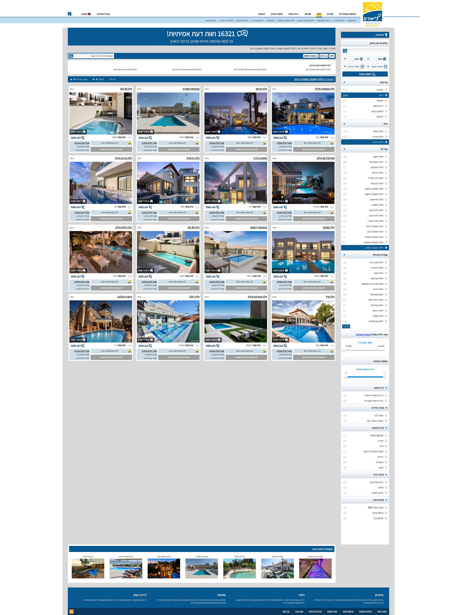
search (345, 51)
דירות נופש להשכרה (125, 600)
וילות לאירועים (242, 20)
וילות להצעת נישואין (286, 48)
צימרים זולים (326, 600)
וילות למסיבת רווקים (306, 20)
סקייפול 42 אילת (326, 158)
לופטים (261, 14)
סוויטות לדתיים (197, 602)
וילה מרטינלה (239, 556)
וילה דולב (194, 297)
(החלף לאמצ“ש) (363, 334)
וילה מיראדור (88, 556)
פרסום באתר (348, 611)
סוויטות (308, 14)
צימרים (330, 14)
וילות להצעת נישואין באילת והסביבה (252, 69)
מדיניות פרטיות (315, 611)
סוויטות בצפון (220, 600)
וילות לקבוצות (211, 20)
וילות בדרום (303, 48)
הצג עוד (346, 326)
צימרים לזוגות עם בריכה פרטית (202, 600)
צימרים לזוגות (366, 600)
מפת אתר (299, 611)
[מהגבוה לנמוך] (97, 79)
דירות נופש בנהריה (90, 600)
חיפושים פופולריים (347, 14)
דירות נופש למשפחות (107, 600)
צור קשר (286, 611)
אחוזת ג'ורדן (260, 158)
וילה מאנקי (329, 227)
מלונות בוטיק (277, 14)
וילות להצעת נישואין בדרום (262, 48)
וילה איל (330, 297)
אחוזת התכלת (277, 556)
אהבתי (84, 14)
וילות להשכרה (339, 20)
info (69, 14)
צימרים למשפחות (353, 600)
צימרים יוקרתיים (170, 600)
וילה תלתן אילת (123, 227)
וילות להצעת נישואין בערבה (320, 69)
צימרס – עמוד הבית (326, 48)
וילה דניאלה (193, 158)
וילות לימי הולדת (226, 20)
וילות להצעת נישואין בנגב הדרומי (189, 69)
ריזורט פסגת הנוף (164, 556)
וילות (319, 14)
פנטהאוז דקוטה (258, 227)
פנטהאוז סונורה (191, 89)
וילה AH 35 (194, 227)
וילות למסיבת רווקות (286, 20)
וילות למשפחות (324, 20)
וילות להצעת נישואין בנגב (127, 69)
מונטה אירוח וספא (315, 556)
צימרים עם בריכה (339, 600)
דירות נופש (294, 14)
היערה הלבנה (124, 297)
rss (71, 611)
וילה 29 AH (126, 89)
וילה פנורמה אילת (257, 297)
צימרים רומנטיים (370, 602)
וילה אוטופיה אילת (325, 89)
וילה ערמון (261, 89)
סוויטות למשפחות (211, 602)
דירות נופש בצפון (140, 600)
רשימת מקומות (365, 611)
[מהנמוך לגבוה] (93, 79)
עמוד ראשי (382, 611)
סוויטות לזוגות (183, 600)
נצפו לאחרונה (103, 14)
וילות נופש (271, 20)
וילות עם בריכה (257, 20)
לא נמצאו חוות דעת (312, 142)
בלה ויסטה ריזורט (126, 556)
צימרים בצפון (378, 600)
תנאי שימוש (332, 611)
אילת (274, 89)
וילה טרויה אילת (123, 158)
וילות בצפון (352, 20)
